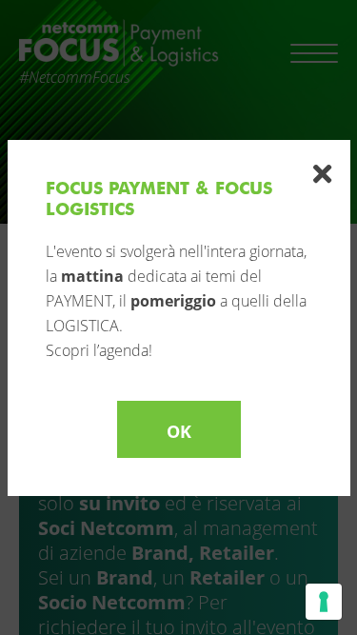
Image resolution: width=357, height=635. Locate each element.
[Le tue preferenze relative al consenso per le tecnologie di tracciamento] (324, 602)
